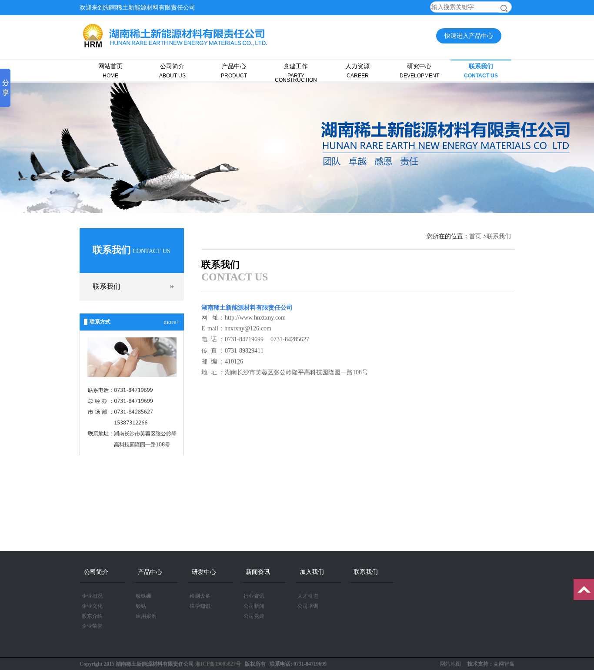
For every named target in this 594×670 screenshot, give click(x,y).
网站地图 (450, 664)
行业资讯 (254, 596)
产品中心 (234, 71)
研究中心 (419, 71)
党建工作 (296, 72)
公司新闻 (254, 606)
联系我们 (481, 71)
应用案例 (146, 616)
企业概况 (92, 596)
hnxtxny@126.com (247, 328)
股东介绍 (92, 616)
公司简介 (172, 71)
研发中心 (204, 572)
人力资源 (357, 71)
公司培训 (307, 606)
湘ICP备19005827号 (218, 664)
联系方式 (100, 322)
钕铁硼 (143, 596)
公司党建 (254, 616)
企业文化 (92, 606)
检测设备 (200, 596)
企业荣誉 (92, 626)
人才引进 (307, 596)
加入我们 (312, 572)
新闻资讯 (258, 572)
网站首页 (110, 71)
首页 (475, 236)
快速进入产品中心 (468, 36)
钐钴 (141, 606)
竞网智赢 (504, 664)
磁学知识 (200, 606)
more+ (172, 322)
